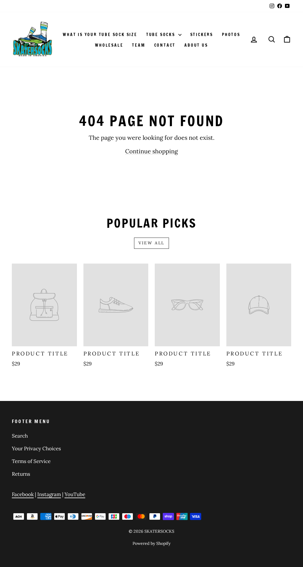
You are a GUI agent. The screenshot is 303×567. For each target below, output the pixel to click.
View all (151, 243)
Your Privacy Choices (36, 448)
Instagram (49, 494)
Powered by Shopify (151, 543)
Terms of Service (31, 461)
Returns (21, 474)
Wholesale (109, 45)
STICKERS (201, 35)
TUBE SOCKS (161, 35)
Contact (165, 45)
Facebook (23, 494)
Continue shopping (151, 151)
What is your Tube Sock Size (100, 35)
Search (20, 436)
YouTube (75, 494)
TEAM (138, 45)
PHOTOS (231, 35)
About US (196, 45)
